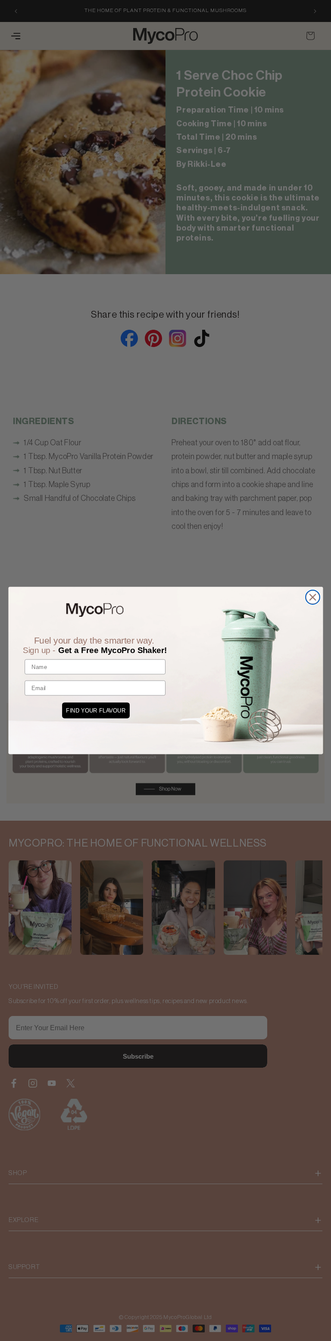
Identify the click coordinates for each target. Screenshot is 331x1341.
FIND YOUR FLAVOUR (95, 710)
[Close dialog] (312, 597)
